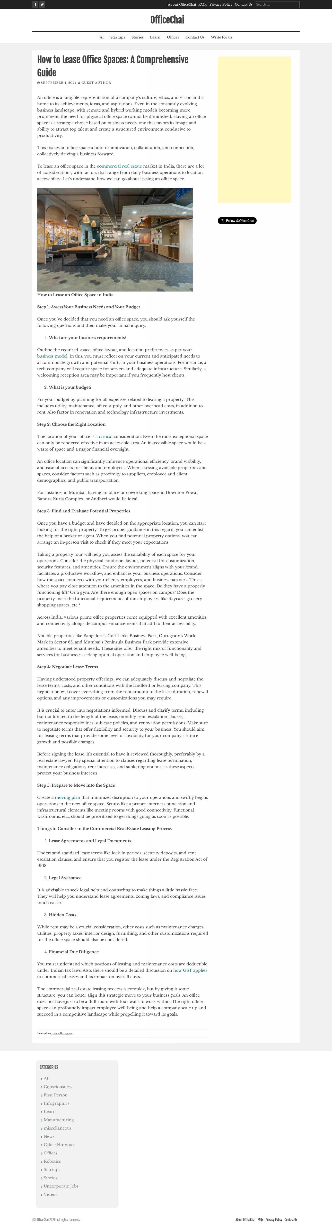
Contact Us (244, 4)
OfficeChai (167, 20)
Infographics (56, 1103)
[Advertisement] (254, 130)
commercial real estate (119, 166)
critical (106, 436)
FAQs (202, 4)
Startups (117, 37)
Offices (173, 37)
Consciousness (58, 1086)
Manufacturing (59, 1119)
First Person (56, 1095)
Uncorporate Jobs (61, 1186)
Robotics (52, 1161)
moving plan (67, 797)
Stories (137, 37)
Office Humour (59, 1144)
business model (52, 356)
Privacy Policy (221, 4)
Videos (50, 1194)
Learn (155, 37)
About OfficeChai (182, 4)
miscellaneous (62, 1033)
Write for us (221, 37)
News (49, 1136)
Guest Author (96, 83)
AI (102, 37)
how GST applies (190, 970)
